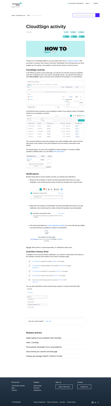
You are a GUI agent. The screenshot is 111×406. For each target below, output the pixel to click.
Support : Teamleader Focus (18, 15)
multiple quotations (73, 61)
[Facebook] (98, 402)
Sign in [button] (88, 3)
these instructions (58, 151)
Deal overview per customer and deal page (41, 352)
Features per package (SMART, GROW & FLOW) (44, 356)
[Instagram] (92, 402)
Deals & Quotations (36, 15)
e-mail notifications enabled (56, 225)
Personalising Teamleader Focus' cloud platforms (44, 347)
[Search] (98, 15)
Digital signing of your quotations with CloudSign (43, 338)
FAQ (28, 15)
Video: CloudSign (32, 342)
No (50, 321)
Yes (47, 321)
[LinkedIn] (95, 402)
